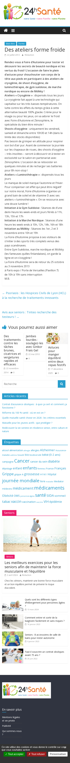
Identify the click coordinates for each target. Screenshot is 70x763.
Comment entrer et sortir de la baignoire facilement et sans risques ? (44, 619)
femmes (41, 468)
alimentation (16, 450)
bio (27, 455)
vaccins (39, 502)
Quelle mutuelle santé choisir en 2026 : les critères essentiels (34, 417)
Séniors (9, 556)
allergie (27, 450)
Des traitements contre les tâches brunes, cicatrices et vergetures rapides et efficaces (12, 350)
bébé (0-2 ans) (51, 455)
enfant (17, 468)
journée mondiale (20, 480)
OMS (17, 496)
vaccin (16, 501)
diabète (54, 461)
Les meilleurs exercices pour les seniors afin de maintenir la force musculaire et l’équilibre (33, 567)
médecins (7, 488)
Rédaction (29, 55)
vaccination (29, 502)
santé (40, 495)
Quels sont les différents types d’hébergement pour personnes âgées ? (45, 602)
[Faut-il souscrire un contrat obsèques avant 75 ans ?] (12, 650)
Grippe (8, 473)
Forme (22, 43)
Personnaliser (58, 754)
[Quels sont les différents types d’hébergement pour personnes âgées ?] (12, 598)
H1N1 (43, 474)
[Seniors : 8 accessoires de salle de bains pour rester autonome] (12, 633)
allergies (35, 450)
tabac (6, 501)
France (50, 468)
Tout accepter (15, 754)
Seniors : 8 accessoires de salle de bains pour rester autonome (43, 636)
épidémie (55, 502)
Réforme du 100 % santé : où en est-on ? (23, 412)
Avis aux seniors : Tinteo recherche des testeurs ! (29, 314)
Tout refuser (38, 754)
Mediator (59, 481)
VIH (46, 501)
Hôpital (52, 474)
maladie (49, 481)
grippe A (18, 474)
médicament (23, 488)
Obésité (7, 496)
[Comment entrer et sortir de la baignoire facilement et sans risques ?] (12, 616)
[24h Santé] (5, 30)
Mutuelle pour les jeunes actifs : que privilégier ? (27, 422)
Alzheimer (47, 450)
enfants (30, 468)
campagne (8, 461)
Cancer (22, 461)
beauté (21, 455)
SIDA (50, 495)
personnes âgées (27, 496)
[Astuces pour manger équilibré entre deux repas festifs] (57, 335)
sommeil (60, 496)
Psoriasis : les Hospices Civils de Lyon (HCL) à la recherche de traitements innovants (34, 295)
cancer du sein (38, 461)
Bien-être (10, 43)
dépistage (7, 468)
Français (60, 468)
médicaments (49, 488)
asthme (13, 455)
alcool (5, 450)
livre (42, 481)
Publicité (6, 725)
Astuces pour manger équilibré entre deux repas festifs (57, 356)
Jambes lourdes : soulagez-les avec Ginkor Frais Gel (34, 343)
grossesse (31, 474)
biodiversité (35, 454)
